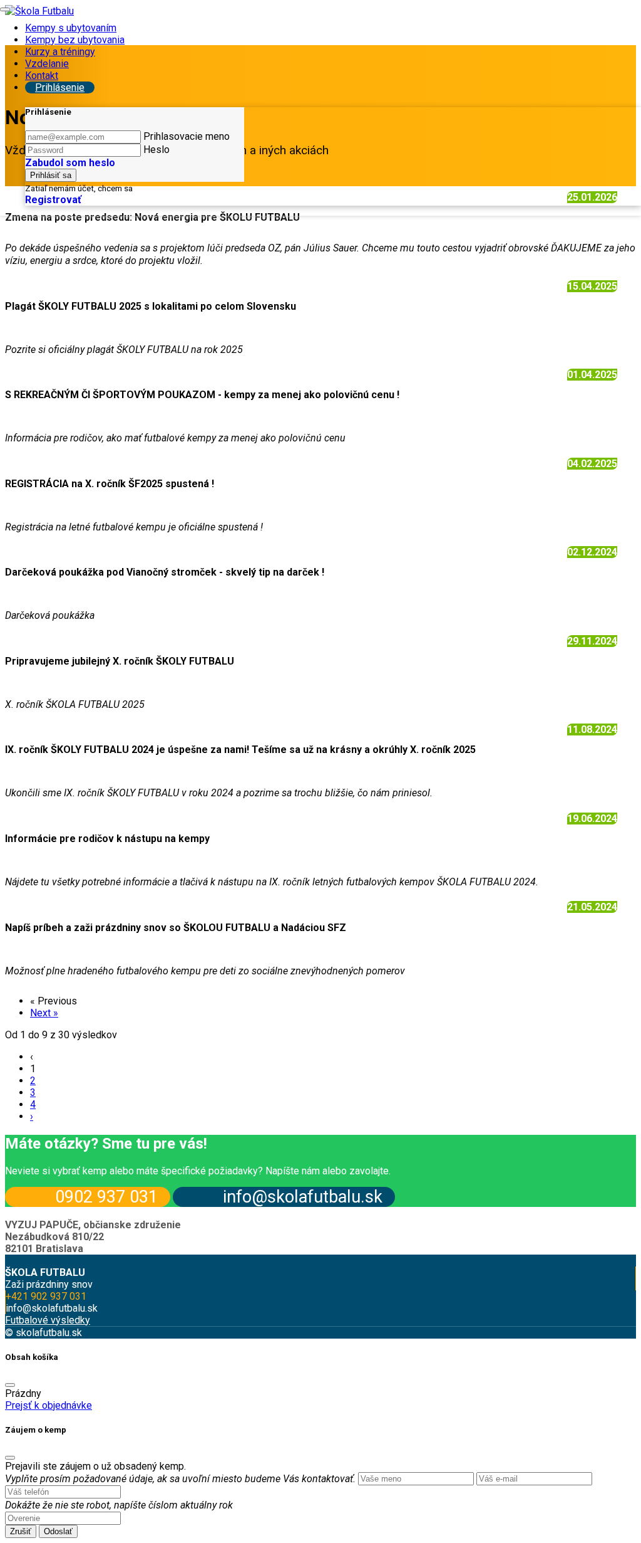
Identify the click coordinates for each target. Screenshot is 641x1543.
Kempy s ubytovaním (70, 28)
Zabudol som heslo (70, 163)
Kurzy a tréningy (60, 52)
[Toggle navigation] (5, 9)
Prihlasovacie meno (186, 136)
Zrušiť (20, 1531)
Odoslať (58, 1531)
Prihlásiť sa (50, 175)
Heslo (156, 149)
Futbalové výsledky (47, 1320)
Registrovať (53, 200)
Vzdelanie (47, 64)
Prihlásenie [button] (60, 87)
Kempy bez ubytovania (75, 40)
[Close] (10, 1385)
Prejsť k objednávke (48, 1405)
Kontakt (41, 76)
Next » (44, 1013)
